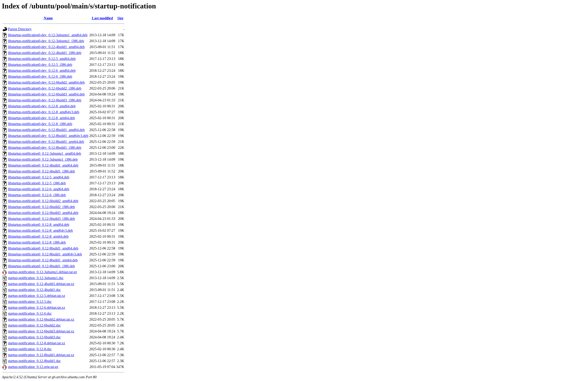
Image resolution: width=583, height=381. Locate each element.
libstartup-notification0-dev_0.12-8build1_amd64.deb (46, 130)
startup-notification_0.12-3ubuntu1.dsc (36, 278)
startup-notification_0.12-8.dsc (30, 349)
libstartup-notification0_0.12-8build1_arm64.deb (43, 260)
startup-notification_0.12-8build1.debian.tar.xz (41, 355)
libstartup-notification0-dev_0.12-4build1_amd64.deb (46, 47)
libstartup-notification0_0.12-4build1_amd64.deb (43, 165)
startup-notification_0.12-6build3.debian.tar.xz (41, 331)
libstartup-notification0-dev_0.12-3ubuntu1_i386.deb (46, 41)
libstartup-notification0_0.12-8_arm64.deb (38, 236)
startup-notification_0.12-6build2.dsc (34, 325)
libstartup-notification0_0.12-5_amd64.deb (38, 177)
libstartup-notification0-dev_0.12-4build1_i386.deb (44, 53)
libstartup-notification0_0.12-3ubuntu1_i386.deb (43, 159)
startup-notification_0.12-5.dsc (30, 302)
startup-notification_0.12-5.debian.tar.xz (36, 296)
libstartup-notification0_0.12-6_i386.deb (37, 195)
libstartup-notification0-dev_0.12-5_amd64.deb (42, 59)
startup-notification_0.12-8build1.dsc (34, 361)
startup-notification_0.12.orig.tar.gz (33, 367)
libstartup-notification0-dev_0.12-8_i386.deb (40, 124)
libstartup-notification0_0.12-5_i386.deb (37, 183)
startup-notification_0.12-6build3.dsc (34, 337)
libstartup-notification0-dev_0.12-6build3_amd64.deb (46, 94)
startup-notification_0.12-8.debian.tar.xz (36, 343)
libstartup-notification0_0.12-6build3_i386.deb (41, 219)
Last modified (102, 18)
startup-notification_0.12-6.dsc (30, 313)
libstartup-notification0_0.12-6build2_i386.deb (41, 207)
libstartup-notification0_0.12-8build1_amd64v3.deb (45, 254)
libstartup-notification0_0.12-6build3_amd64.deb (43, 213)
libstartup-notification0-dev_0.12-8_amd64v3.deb (43, 112)
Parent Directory (20, 29)
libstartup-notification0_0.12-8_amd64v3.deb (40, 230)
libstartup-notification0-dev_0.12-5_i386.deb (40, 65)
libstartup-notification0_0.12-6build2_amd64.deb (43, 201)
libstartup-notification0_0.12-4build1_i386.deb (41, 171)
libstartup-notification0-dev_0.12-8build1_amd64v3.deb (48, 136)
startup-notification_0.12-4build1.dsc (34, 290)
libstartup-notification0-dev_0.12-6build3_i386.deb (44, 100)
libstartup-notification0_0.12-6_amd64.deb (38, 189)
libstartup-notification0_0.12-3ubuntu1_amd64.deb (44, 153)
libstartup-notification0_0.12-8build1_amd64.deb (43, 248)
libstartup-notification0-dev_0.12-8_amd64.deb (42, 106)
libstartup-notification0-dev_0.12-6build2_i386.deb (44, 88)
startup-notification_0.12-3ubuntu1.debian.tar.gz (42, 272)
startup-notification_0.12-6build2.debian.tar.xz (41, 319)
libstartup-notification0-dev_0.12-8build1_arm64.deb (46, 142)
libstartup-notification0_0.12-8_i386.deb (37, 242)
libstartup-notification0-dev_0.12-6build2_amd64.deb (46, 82)
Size (120, 18)
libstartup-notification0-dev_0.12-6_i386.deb (40, 76)
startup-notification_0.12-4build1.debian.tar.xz (41, 284)
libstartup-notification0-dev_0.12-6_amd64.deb (42, 70)
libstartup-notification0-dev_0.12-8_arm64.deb (41, 118)
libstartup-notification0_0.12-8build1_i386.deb (41, 266)
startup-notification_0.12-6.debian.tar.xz (36, 307)
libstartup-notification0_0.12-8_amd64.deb (38, 225)
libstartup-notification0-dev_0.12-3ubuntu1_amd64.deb (47, 35)
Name (48, 18)
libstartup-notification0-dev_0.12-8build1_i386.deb (44, 147)
